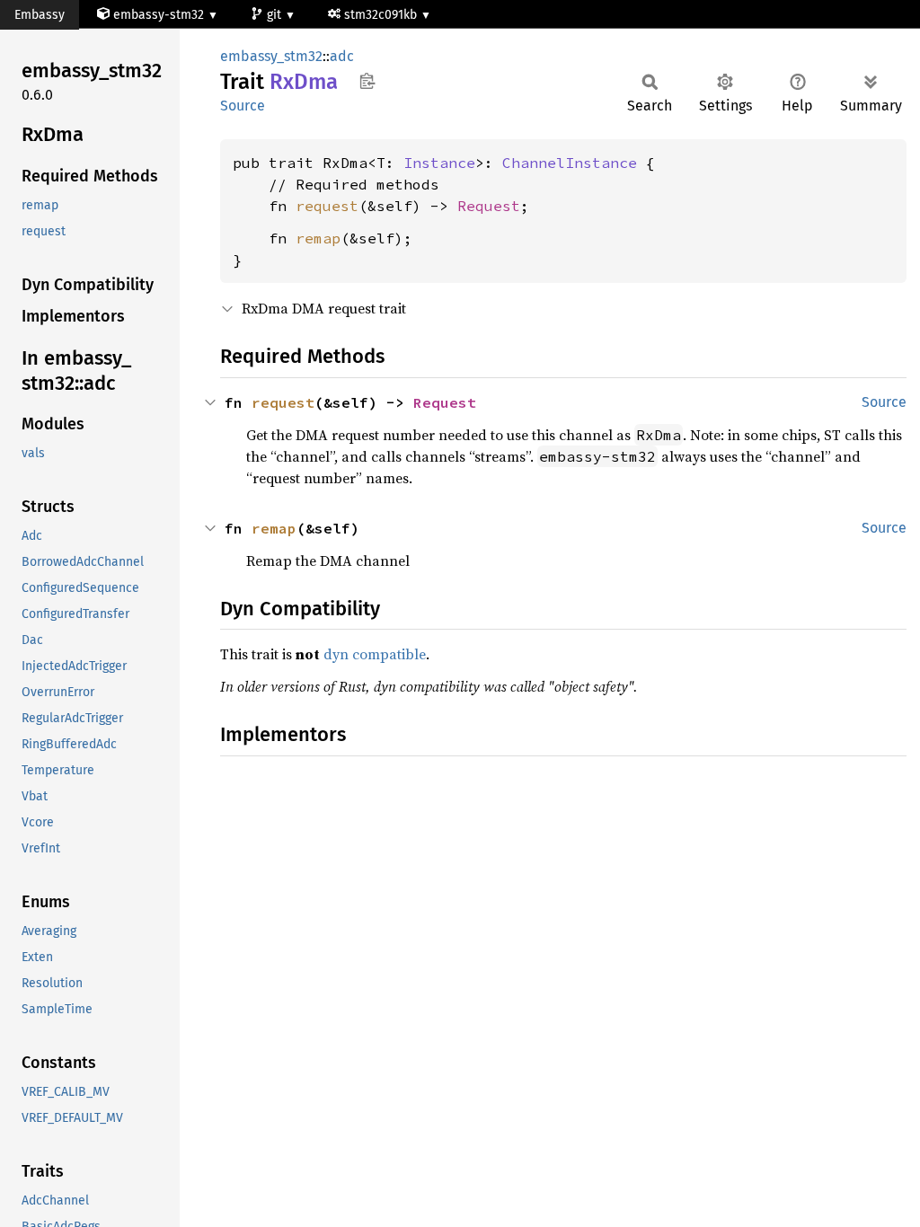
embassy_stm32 (271, 56)
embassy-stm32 (159, 14)
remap (318, 238)
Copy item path (367, 81)
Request (488, 206)
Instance (439, 163)
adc (342, 56)
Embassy (39, 14)
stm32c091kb (382, 14)
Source (242, 105)
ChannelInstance (569, 163)
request (327, 206)
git (276, 14)
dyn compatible (374, 654)
